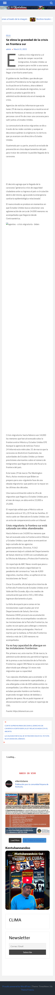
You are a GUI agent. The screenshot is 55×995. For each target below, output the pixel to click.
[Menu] (4, 3)
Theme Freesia (27, 990)
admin (8, 49)
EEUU (8, 35)
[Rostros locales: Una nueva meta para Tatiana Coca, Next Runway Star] (20, 19)
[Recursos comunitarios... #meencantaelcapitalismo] (27, 813)
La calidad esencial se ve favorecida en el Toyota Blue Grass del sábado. (27, 737)
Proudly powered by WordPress (16, 986)
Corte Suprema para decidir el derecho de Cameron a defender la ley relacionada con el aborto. (26, 728)
